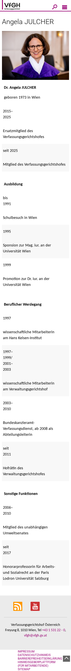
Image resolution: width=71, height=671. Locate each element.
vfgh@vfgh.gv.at (35, 635)
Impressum (26, 651)
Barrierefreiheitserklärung (40, 658)
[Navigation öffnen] (64, 8)
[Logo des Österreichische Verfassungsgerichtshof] (17, 5)
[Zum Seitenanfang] (66, 659)
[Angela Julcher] (35, 58)
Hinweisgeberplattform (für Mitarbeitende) (36, 663)
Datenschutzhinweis (34, 655)
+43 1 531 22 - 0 (53, 630)
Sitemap (24, 669)
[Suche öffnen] (54, 8)
